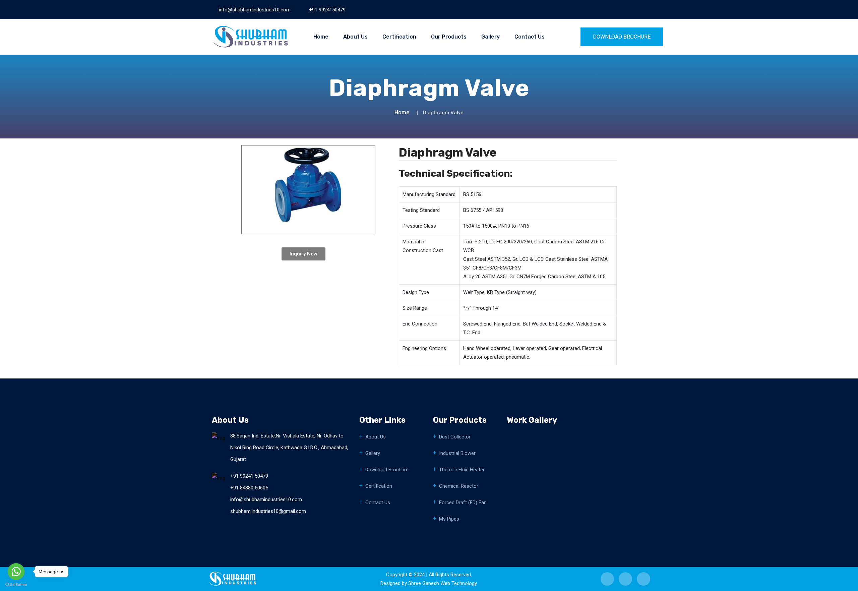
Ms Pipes (449, 519)
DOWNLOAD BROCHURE (622, 37)
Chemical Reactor (458, 486)
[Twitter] (632, 9)
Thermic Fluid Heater (462, 470)
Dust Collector (455, 437)
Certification (399, 37)
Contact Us (529, 37)
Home (320, 37)
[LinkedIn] (621, 9)
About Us (355, 37)
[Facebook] (610, 9)
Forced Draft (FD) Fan (463, 502)
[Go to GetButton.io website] (16, 584)
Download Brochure (387, 470)
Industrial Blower (457, 453)
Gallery (490, 37)
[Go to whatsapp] (16, 571)
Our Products (449, 37)
